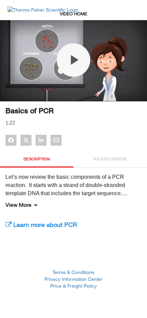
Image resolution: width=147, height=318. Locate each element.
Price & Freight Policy (73, 286)
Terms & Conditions (73, 272)
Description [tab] (37, 159)
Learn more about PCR (44, 224)
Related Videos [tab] (110, 159)
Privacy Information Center (73, 279)
